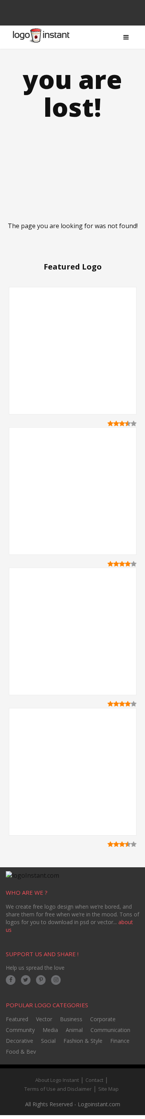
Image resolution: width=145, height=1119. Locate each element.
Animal (74, 1030)
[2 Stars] (116, 423)
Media (50, 1030)
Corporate (103, 1019)
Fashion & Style (82, 1040)
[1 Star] (110, 423)
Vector (44, 1019)
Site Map (108, 1088)
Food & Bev (21, 1051)
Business (71, 1019)
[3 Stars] (122, 423)
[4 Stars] (128, 423)
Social (48, 1040)
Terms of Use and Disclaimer (58, 1088)
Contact (94, 1079)
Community (20, 1030)
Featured (17, 1019)
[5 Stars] (133, 423)
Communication (110, 1030)
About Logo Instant (57, 1079)
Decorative (19, 1040)
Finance (120, 1040)
